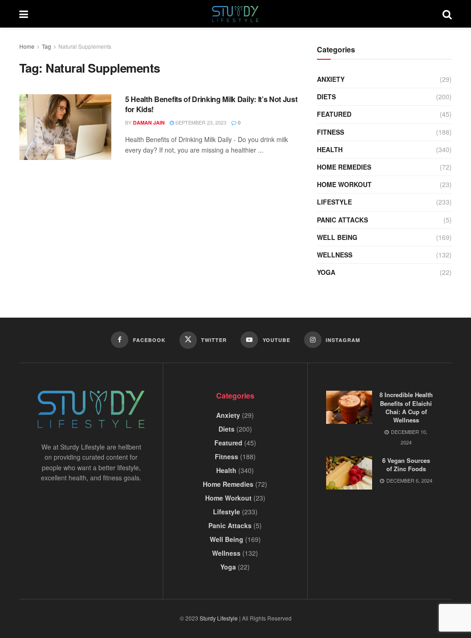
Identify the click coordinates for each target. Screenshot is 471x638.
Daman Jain (149, 122)
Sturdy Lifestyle (219, 618)
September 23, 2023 (200, 122)
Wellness (334, 254)
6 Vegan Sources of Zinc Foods (406, 464)
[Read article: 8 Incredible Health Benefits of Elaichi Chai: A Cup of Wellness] (349, 407)
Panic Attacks (342, 219)
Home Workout (344, 184)
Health (330, 149)
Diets (326, 96)
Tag (46, 46)
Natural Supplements (84, 46)
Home (26, 46)
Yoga (326, 272)
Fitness (330, 132)
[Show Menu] (23, 14)
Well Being (337, 237)
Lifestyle (334, 201)
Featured (334, 114)
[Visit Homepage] (235, 14)
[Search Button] (447, 14)
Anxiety (331, 79)
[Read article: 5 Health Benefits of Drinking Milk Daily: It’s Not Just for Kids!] (65, 127)
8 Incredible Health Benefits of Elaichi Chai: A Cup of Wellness (406, 407)
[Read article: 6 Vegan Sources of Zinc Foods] (349, 473)
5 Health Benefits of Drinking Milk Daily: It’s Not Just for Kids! (211, 104)
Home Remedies (344, 166)
